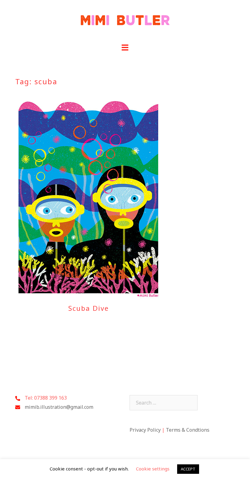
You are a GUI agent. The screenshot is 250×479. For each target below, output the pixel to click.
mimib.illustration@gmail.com (59, 407)
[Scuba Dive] (88, 198)
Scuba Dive (88, 308)
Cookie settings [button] (153, 469)
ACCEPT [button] (188, 469)
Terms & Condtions (187, 429)
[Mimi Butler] (125, 21)
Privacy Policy (145, 429)
